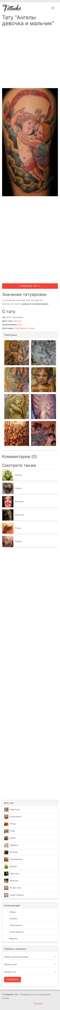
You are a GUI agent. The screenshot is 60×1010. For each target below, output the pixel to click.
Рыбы (12, 831)
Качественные (16, 932)
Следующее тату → (30, 286)
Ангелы (31, 328)
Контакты (38, 1003)
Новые (12, 912)
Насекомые (15, 816)
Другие (18, 475)
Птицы (18, 528)
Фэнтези (14, 852)
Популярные (15, 925)
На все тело (15, 888)
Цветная (17, 321)
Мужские (19, 514)
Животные (15, 809)
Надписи (14, 845)
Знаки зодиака (17, 895)
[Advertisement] (30, 58)
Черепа (18, 488)
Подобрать (12, 979)
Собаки (18, 541)
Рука (20, 324)
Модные (13, 938)
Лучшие (13, 918)
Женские (14, 880)
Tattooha (12, 7)
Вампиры (19, 501)
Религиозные (20, 328)
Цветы (13, 838)
